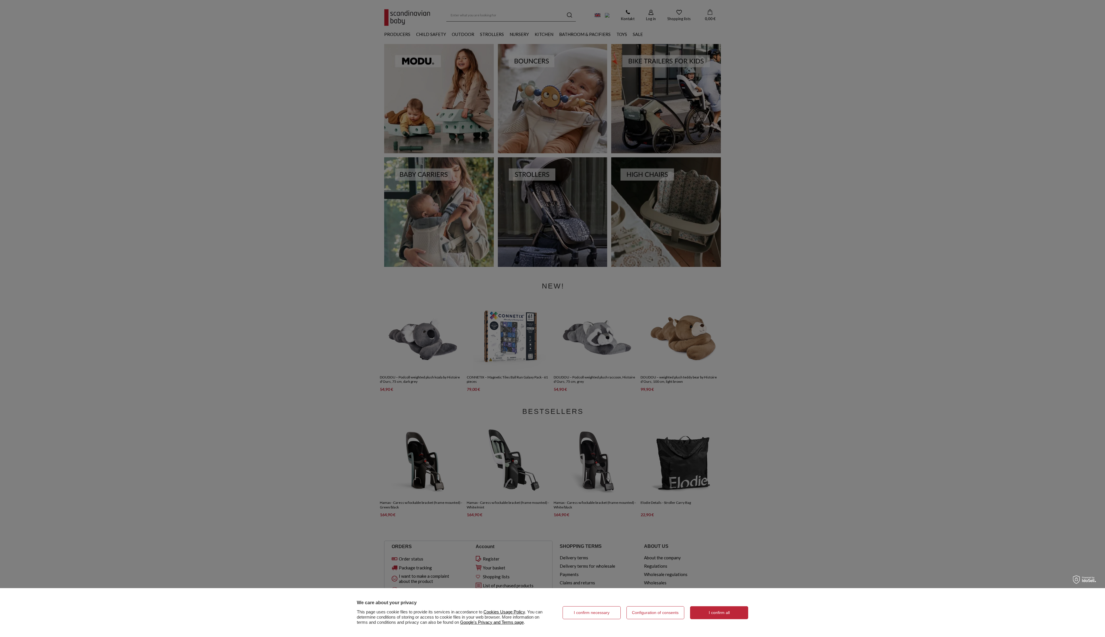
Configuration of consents (655, 612)
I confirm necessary (591, 612)
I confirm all (719, 612)
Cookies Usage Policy (504, 611)
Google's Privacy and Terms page (492, 622)
